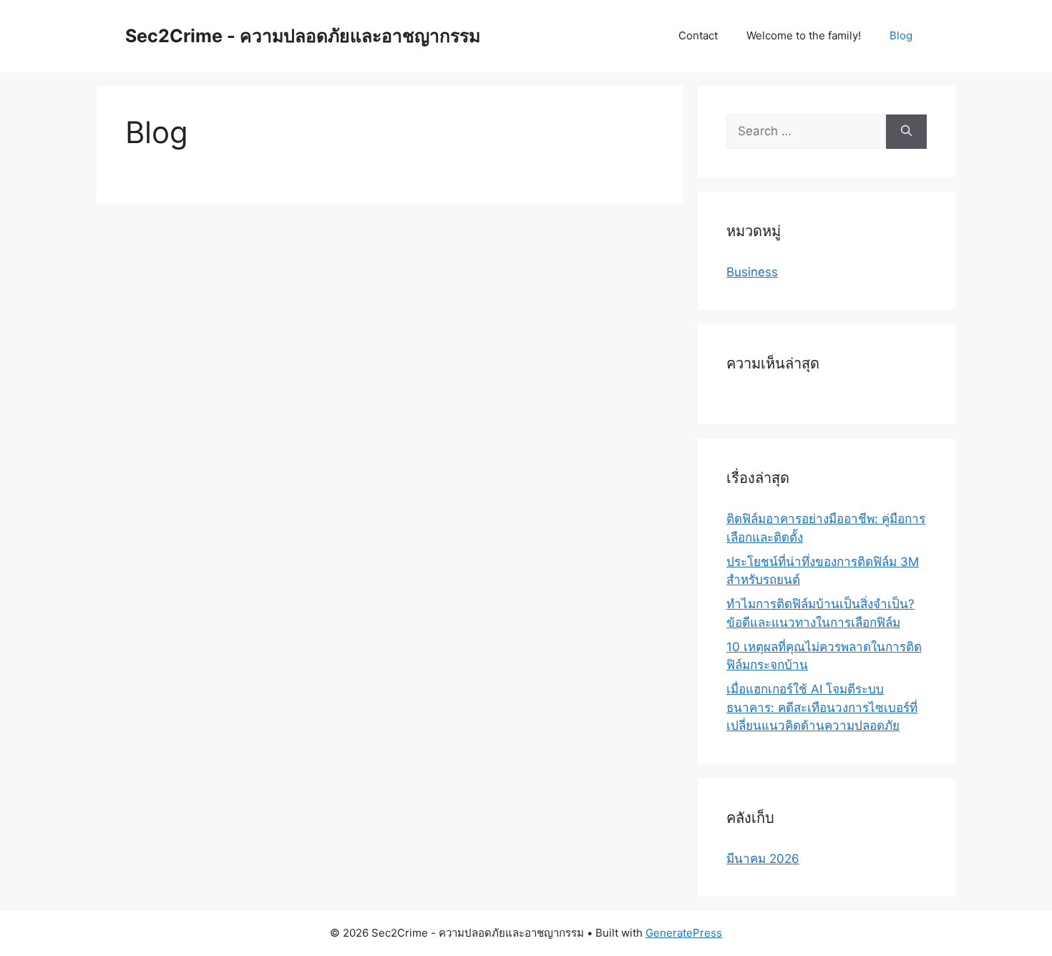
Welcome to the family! (803, 35)
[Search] (906, 131)
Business (752, 272)
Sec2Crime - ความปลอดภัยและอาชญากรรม (302, 36)
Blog (901, 35)
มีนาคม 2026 (762, 859)
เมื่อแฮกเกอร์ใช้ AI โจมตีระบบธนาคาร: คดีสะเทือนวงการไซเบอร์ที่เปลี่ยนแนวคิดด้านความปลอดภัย (821, 707)
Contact (698, 35)
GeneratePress (684, 933)
